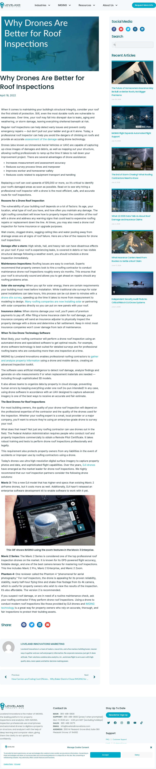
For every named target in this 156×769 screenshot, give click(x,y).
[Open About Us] (116, 5)
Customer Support (120, 739)
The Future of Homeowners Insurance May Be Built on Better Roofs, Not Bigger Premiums (132, 92)
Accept (105, 755)
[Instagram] (135, 29)
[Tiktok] (141, 722)
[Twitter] (128, 29)
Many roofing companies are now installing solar (53, 301)
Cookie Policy (8, 764)
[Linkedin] (142, 29)
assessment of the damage (41, 139)
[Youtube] (121, 29)
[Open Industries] (49, 5)
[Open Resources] (94, 5)
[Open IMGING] (70, 5)
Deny (137, 755)
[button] (151, 747)
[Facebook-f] (114, 29)
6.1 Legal (17, 764)
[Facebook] (115, 722)
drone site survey (11, 297)
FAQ (107, 739)
